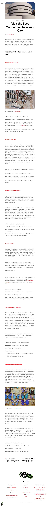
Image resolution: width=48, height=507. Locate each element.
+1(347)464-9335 (12, 487)
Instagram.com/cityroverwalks (12, 497)
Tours (26, 496)
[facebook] (24, 481)
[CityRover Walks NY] (2, 504)
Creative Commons (18, 111)
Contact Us (26, 494)
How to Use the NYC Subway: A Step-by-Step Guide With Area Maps (40, 495)
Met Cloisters (24, 125)
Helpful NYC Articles (26, 492)
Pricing (26, 489)
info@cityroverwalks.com (13, 490)
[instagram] (27, 481)
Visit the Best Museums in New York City (20, 27)
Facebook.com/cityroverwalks (12, 495)
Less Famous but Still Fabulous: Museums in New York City (27, 460)
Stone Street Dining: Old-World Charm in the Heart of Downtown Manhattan (40, 489)
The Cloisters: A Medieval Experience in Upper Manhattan (13, 460)
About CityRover (26, 487)
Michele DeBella (10, 34)
